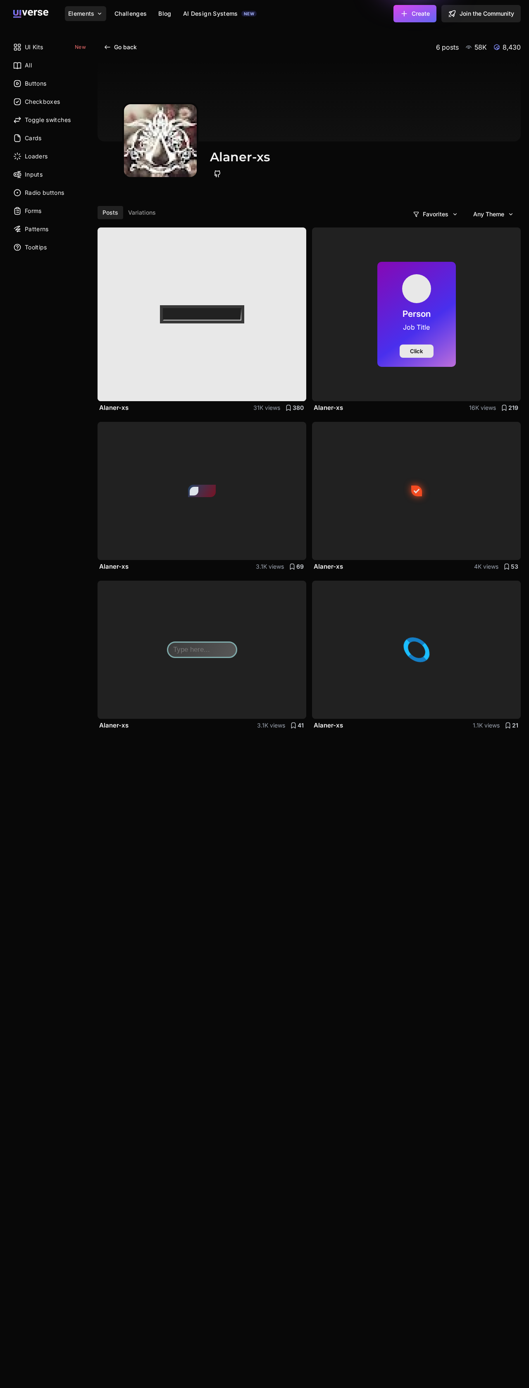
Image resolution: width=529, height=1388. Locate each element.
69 (300, 566)
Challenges (130, 13)
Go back (125, 46)
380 (298, 407)
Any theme (488, 214)
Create (421, 13)
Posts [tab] (110, 212)
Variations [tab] (142, 212)
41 (301, 725)
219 (513, 407)
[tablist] (129, 212)
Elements (81, 13)
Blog (164, 13)
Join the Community (487, 13)
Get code (284, 390)
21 (515, 725)
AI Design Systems (218, 13)
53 (514, 566)
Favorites (435, 214)
